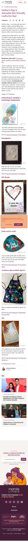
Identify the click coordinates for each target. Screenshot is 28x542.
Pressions (22, 174)
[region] (14, 221)
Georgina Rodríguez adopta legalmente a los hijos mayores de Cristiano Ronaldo (13, 398)
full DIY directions (12, 135)
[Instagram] (17, 502)
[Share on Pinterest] (19, 20)
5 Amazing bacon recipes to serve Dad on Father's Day (14, 60)
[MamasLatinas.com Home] (8, 2)
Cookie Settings (9, 224)
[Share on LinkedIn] (16, 20)
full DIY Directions (12, 358)
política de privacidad (13, 464)
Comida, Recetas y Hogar (10, 7)
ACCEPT (18, 224)
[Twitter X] (10, 502)
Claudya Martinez (10, 368)
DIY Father (22, 135)
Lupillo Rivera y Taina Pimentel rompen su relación (13, 423)
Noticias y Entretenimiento (9, 394)
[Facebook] (6, 502)
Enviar (23, 459)
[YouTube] (21, 502)
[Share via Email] (22, 20)
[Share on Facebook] (10, 20)
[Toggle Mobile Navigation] (2, 2)
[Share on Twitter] (13, 20)
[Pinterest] (14, 502)
